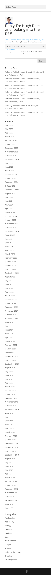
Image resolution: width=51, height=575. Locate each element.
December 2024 (11, 182)
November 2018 (11, 447)
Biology (8, 525)
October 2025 (10, 155)
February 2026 (11, 140)
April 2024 (9, 208)
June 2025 (9, 167)
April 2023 (9, 250)
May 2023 (9, 246)
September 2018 (12, 455)
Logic (7, 537)
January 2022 (10, 303)
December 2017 (11, 489)
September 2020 (12, 364)
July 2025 (9, 163)
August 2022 (10, 277)
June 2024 (9, 201)
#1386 (42, 46)
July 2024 (9, 197)
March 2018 (10, 477)
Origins (8, 544)
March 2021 (10, 341)
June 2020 (9, 375)
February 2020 (11, 390)
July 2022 (9, 280)
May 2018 (9, 470)
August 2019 (10, 413)
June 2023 (9, 243)
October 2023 (10, 227)
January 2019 (10, 440)
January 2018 (10, 485)
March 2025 (10, 171)
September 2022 (12, 273)
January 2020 (10, 394)
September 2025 (12, 159)
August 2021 (10, 322)
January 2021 (10, 349)
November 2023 (11, 224)
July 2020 (9, 371)
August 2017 (10, 504)
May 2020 (9, 379)
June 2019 (9, 421)
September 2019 (12, 409)
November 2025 (11, 152)
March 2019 (10, 432)
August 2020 (10, 368)
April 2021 (9, 337)
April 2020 (9, 383)
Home (7, 40)
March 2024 (10, 212)
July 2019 (9, 417)
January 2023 (10, 261)
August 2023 (10, 235)
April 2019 (9, 428)
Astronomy (21, 40)
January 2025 (10, 178)
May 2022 (9, 288)
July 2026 (9, 125)
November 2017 (11, 493)
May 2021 (9, 333)
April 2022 (9, 292)
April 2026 (9, 133)
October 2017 (10, 496)
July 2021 (9, 326)
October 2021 (10, 315)
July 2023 (9, 239)
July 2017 (9, 508)
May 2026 (9, 129)
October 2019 (10, 405)
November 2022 (11, 265)
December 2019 (11, 398)
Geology (8, 533)
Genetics (8, 529)
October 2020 (10, 360)
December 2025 (11, 148)
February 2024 (11, 216)
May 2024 (9, 205)
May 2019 (9, 424)
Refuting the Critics (13, 552)
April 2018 (9, 474)
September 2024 (12, 190)
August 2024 (10, 193)
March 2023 (10, 254)
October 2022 (10, 269)
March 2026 (10, 136)
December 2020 (11, 352)
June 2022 (9, 284)
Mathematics (10, 541)
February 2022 (11, 299)
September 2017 (12, 500)
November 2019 (11, 402)
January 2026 (10, 144)
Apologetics (10, 518)
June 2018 (9, 466)
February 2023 (11, 258)
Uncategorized (11, 560)
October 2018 (10, 451)
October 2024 (10, 186)
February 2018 (11, 481)
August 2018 (10, 458)
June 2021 (9, 330)
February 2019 (11, 436)
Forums (13, 40)
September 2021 (12, 318)
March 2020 (10, 387)
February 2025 (11, 174)
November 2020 (11, 356)
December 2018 (11, 443)
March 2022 (10, 296)
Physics (8, 548)
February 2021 (11, 345)
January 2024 (10, 220)
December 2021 (11, 307)
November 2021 (11, 311)
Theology (9, 556)
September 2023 (12, 231)
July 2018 (9, 462)
